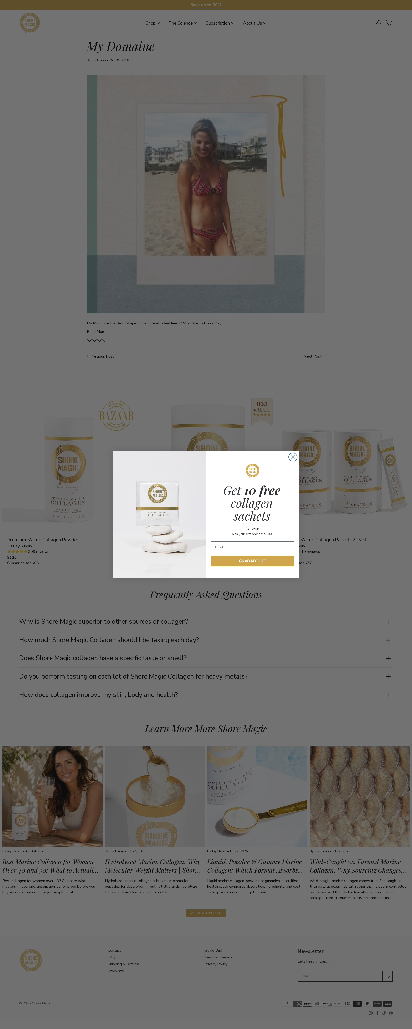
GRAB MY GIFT (252, 561)
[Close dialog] (293, 457)
